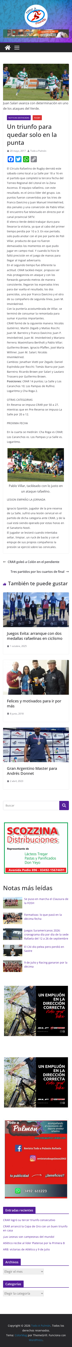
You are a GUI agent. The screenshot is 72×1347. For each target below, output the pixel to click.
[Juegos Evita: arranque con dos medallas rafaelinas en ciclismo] (36, 595)
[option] (40, 1011)
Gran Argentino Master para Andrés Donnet (32, 771)
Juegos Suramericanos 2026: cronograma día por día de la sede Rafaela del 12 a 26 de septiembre (46, 934)
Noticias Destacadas (18, 117)
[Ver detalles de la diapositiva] (36, 33)
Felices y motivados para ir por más (34, 703)
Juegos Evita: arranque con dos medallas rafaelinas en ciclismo (34, 636)
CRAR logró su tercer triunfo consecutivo (29, 1220)
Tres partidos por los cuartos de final (37, 572)
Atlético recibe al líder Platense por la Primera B (34, 1243)
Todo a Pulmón (38, 150)
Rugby (37, 117)
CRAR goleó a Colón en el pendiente (33, 562)
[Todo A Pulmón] (7, 47)
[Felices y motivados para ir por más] (36, 663)
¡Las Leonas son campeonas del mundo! (28, 1237)
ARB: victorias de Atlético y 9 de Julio (26, 1249)
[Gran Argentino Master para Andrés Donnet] (36, 730)
